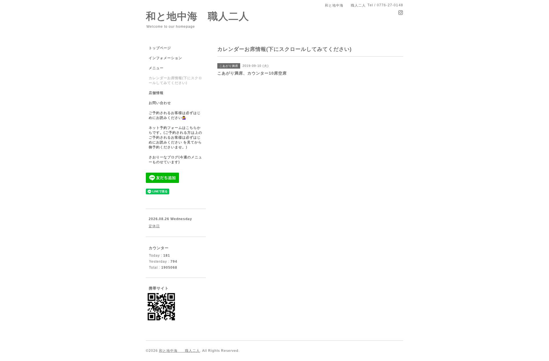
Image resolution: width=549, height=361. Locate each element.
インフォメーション (165, 58)
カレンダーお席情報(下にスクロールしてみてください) (175, 80)
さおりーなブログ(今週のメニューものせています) (175, 159)
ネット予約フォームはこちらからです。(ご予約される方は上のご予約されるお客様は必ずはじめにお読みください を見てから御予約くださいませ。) (175, 137)
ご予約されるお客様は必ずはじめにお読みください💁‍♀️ (175, 115)
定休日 (154, 226)
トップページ (160, 48)
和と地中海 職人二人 (197, 16)
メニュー (156, 68)
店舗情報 (156, 93)
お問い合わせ (160, 103)
